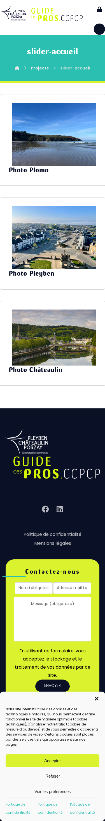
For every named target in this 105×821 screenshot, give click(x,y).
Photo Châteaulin (35, 370)
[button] (96, 698)
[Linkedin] (60, 509)
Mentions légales (52, 543)
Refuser (52, 776)
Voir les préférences (52, 791)
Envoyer (52, 686)
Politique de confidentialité (52, 534)
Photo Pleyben (31, 273)
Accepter (52, 760)
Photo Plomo (29, 170)
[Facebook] (46, 509)
